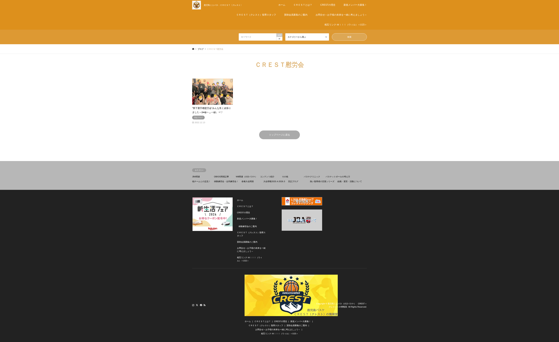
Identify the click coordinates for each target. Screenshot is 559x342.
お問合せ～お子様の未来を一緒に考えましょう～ (341, 15)
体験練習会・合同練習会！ (226, 181)
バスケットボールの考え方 (338, 176)
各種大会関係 (248, 181)
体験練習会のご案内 (247, 226)
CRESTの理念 (327, 5)
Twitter (197, 305)
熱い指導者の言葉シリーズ (322, 181)
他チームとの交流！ (201, 181)
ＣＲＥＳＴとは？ (302, 5)
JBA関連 (196, 176)
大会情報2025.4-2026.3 (274, 181)
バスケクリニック (312, 176)
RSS (205, 305)
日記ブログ (293, 181)
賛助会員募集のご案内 (295, 15)
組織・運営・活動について (349, 181)
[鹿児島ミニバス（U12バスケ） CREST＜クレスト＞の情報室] (291, 314)
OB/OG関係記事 (221, 176)
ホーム (281, 5)
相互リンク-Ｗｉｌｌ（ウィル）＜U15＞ (345, 24)
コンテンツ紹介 (267, 176)
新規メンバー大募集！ (355, 5)
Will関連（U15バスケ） (246, 176)
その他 (285, 176)
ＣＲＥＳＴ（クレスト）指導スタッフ (256, 15)
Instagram (193, 305)
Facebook (201, 305)
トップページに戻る (279, 135)
